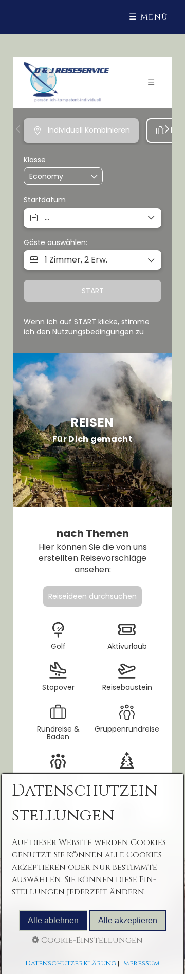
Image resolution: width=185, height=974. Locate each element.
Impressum (140, 963)
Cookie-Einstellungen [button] (91, 940)
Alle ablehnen (53, 920)
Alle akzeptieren (127, 920)
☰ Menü (149, 17)
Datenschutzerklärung (70, 963)
